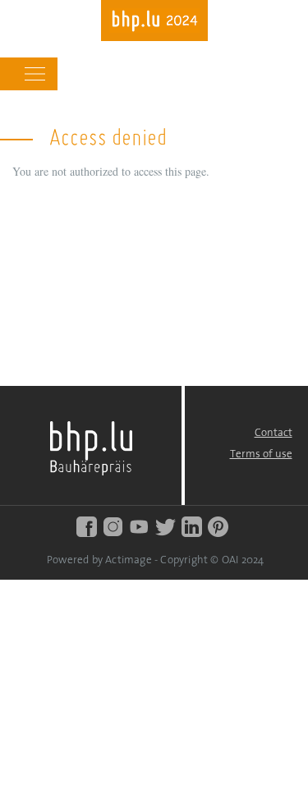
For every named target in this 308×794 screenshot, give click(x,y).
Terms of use (261, 454)
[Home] (154, 22)
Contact (273, 433)
